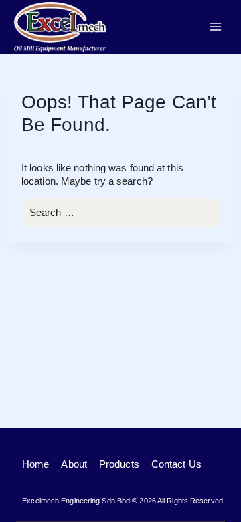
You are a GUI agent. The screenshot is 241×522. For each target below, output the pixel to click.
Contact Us (176, 464)
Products (119, 464)
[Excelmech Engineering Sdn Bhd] (60, 27)
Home (35, 464)
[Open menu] (215, 26)
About (74, 464)
